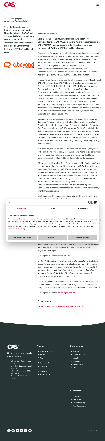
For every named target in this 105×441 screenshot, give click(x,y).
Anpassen (51, 237)
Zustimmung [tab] (21, 208)
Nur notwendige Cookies (22, 237)
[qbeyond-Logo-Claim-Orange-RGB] (19, 63)
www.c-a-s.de (65, 255)
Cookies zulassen (82, 237)
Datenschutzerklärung (16, 229)
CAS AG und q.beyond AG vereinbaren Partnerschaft (61, 306)
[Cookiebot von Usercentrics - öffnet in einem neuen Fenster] (88, 202)
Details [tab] (52, 208)
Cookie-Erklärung (53, 224)
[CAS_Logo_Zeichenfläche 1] (10, 3)
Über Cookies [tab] (83, 208)
